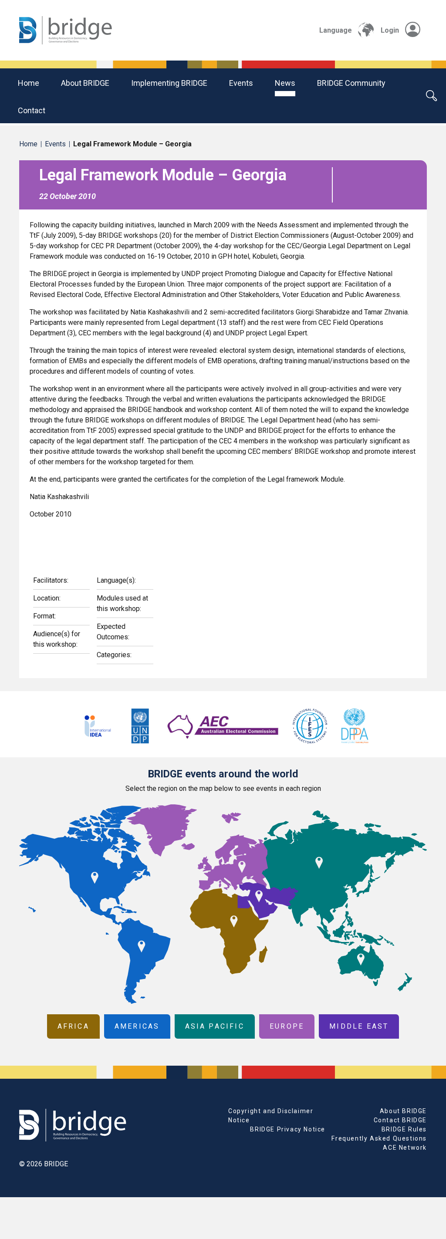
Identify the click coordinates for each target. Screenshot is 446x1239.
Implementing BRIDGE (169, 83)
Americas (137, 1026)
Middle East (359, 1026)
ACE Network (405, 1147)
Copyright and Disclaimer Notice (270, 1115)
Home (28, 83)
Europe (287, 1026)
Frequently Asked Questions (379, 1138)
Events (241, 83)
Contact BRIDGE (400, 1120)
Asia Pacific (214, 1026)
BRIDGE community (351, 83)
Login (390, 30)
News (285, 83)
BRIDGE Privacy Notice (287, 1129)
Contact (31, 110)
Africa (73, 1026)
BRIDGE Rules (404, 1129)
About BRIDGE (85, 83)
